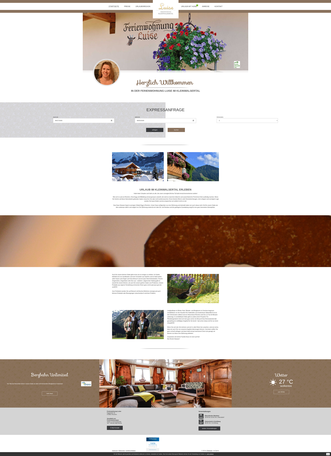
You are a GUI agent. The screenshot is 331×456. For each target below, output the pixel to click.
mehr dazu (49, 393)
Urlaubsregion (143, 6)
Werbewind (209, 450)
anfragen (154, 130)
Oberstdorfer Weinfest (212, 415)
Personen (220, 117)
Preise (127, 6)
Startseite (114, 6)
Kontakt (218, 6)
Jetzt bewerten (152, 449)
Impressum (115, 450)
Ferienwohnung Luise (152, 446)
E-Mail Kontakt (114, 428)
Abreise (137, 117)
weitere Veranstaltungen (209, 428)
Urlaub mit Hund (189, 6)
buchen (176, 130)
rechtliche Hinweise (131, 450)
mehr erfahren (210, 454)
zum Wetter (281, 392)
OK (328, 454)
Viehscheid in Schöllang (213, 421)
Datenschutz (122, 450)
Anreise (205, 6)
